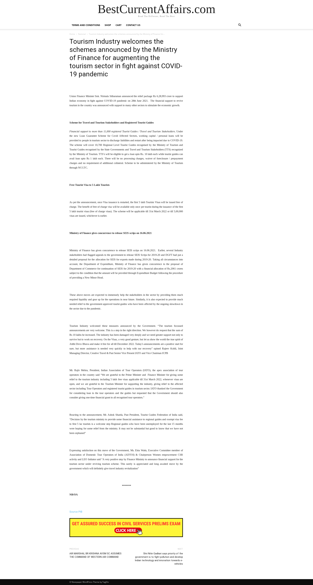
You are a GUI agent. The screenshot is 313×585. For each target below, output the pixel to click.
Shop (108, 25)
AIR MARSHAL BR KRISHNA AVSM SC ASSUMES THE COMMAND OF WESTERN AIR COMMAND (95, 555)
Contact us (133, 25)
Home (72, 34)
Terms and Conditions (86, 25)
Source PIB (75, 511)
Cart (118, 25)
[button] (240, 25)
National (82, 34)
